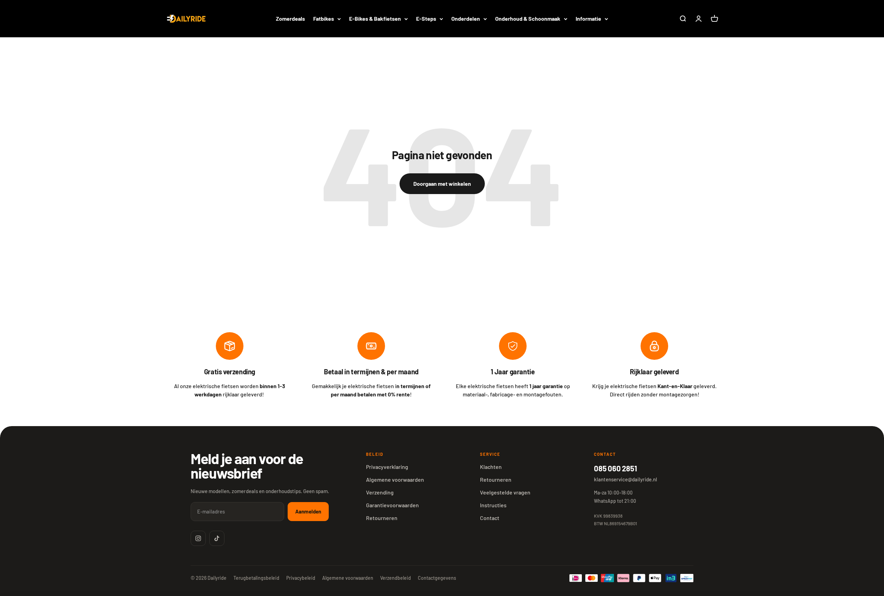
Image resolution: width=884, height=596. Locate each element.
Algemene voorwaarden (395, 479)
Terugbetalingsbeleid (256, 578)
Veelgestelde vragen (505, 492)
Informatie (588, 18)
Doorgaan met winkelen (442, 183)
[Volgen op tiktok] (216, 538)
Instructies (493, 505)
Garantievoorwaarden (392, 505)
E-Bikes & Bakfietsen (375, 18)
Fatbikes (323, 18)
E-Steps (426, 18)
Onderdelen (465, 18)
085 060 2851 (615, 468)
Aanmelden (308, 511)
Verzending (380, 492)
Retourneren (381, 518)
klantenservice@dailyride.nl (625, 479)
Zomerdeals (290, 18)
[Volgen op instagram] (198, 538)
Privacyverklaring (387, 466)
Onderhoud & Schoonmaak (527, 18)
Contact (489, 518)
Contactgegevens (437, 578)
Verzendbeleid (395, 578)
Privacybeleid (300, 578)
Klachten (491, 466)
